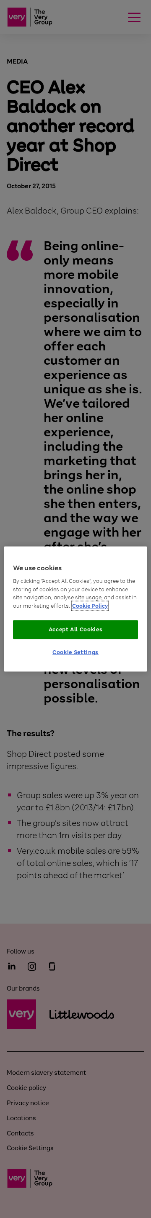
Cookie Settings (75, 652)
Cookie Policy (90, 605)
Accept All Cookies (76, 629)
